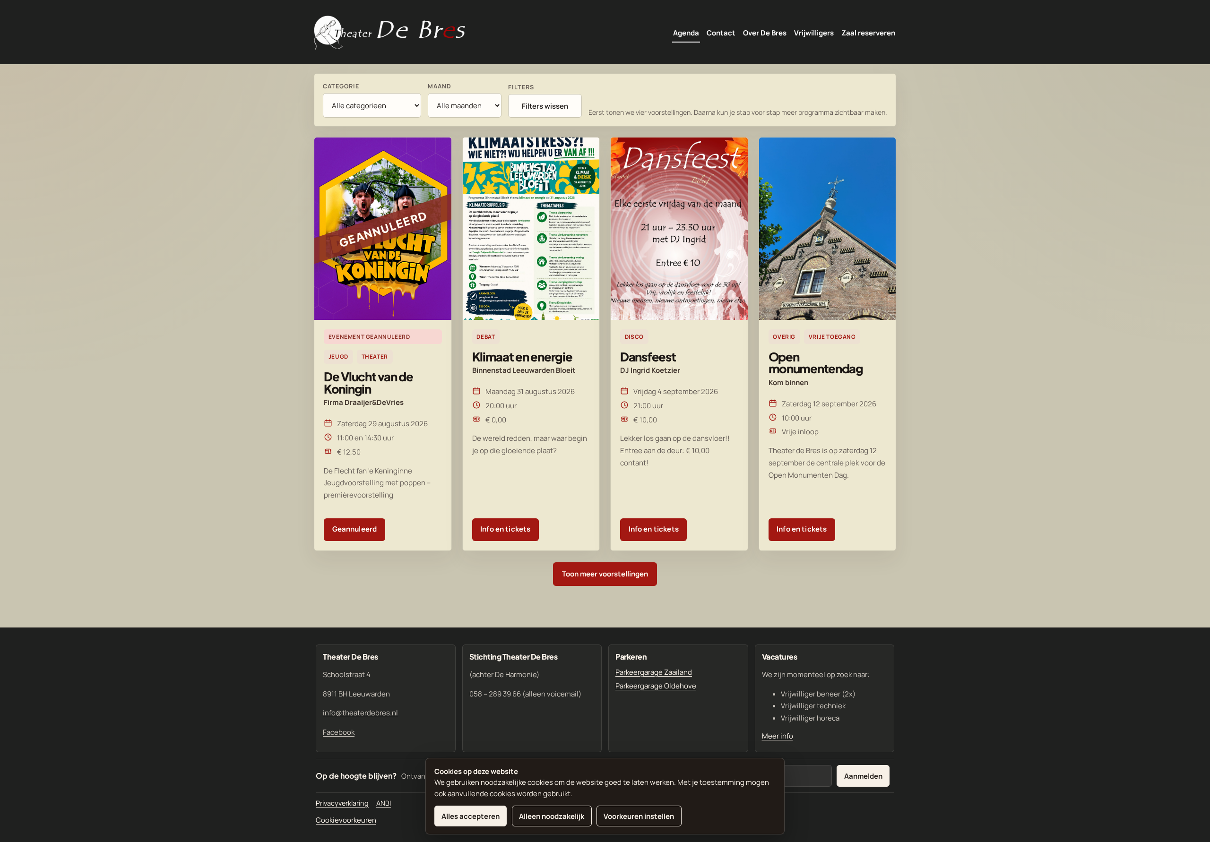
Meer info (777, 736)
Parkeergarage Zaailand (653, 672)
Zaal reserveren (868, 33)
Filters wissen (545, 106)
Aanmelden (863, 776)
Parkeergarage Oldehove (655, 686)
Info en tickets (505, 529)
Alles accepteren (470, 816)
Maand (439, 86)
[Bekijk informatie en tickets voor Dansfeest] (679, 228)
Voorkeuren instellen (639, 816)
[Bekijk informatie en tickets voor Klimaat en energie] (531, 228)
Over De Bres (764, 33)
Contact (721, 33)
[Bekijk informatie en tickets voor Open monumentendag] (827, 228)
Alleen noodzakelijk (551, 816)
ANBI (383, 803)
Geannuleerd (354, 529)
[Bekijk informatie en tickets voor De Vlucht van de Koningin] (382, 228)
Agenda (686, 33)
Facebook (338, 732)
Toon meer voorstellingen (605, 574)
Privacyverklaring (342, 803)
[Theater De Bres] (389, 33)
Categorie (341, 86)
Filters (521, 87)
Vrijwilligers (814, 33)
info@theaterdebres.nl (360, 713)
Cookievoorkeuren (346, 820)
